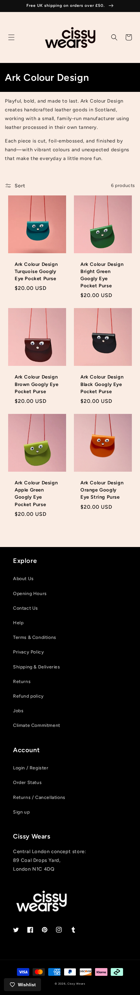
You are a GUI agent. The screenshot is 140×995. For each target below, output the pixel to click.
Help (18, 623)
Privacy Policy (28, 652)
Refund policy (28, 696)
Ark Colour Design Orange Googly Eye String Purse (101, 490)
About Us (23, 578)
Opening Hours (30, 593)
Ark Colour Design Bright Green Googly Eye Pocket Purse (101, 275)
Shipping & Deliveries (36, 667)
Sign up (21, 812)
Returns (22, 681)
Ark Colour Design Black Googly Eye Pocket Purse (101, 384)
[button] (11, 37)
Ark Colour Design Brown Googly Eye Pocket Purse (37, 384)
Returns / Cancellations (39, 797)
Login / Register (31, 768)
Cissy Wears (76, 983)
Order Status (27, 782)
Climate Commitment (36, 725)
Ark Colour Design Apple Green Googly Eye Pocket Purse (36, 493)
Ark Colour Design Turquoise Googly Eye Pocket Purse (36, 271)
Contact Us (25, 608)
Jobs (18, 711)
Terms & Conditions (34, 637)
